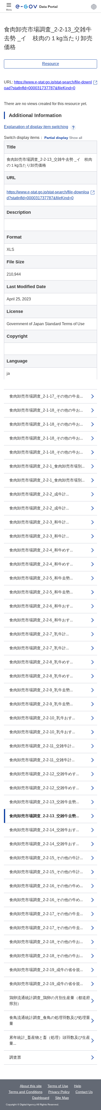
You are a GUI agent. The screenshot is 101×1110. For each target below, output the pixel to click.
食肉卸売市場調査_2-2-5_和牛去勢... (41, 578)
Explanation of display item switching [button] (36, 127)
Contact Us (84, 1092)
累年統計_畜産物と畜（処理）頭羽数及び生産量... (49, 1040)
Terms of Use (58, 1086)
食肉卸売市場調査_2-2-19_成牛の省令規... (46, 970)
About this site (31, 1086)
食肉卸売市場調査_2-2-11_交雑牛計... (42, 746)
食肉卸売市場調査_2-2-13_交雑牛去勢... (44, 802)
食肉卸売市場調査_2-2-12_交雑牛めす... (44, 774)
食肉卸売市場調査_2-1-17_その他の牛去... (46, 396)
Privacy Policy (59, 1092)
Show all (75, 138)
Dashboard (40, 1098)
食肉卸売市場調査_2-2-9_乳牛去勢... (41, 690)
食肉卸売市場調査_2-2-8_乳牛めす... (41, 662)
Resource (50, 64)
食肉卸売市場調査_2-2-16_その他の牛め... (46, 886)
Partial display (56, 138)
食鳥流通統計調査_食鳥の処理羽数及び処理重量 (49, 1021)
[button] (93, 6)
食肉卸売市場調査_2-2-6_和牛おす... (41, 606)
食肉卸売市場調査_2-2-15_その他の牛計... (46, 858)
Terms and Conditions (25, 1092)
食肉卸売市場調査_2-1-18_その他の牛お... (46, 410)
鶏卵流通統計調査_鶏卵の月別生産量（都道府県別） (49, 1001)
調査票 (15, 1057)
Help (77, 1086)
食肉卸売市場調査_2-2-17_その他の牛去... (46, 914)
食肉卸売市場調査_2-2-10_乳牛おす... (42, 718)
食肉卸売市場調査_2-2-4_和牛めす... (41, 550)
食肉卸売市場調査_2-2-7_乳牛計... (39, 634)
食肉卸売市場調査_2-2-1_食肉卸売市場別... (47, 466)
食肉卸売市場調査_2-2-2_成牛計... (39, 494)
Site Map (62, 1098)
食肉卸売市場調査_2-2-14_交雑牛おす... (44, 830)
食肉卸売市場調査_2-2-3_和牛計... (39, 522)
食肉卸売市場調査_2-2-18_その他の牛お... (46, 942)
